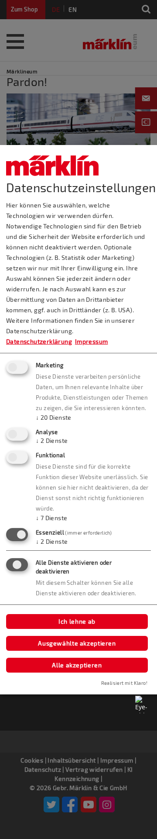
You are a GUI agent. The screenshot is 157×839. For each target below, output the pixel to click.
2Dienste (52, 440)
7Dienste (51, 517)
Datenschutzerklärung (39, 341)
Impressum (91, 341)
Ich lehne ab (77, 621)
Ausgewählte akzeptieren (77, 643)
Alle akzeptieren (77, 665)
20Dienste (54, 417)
